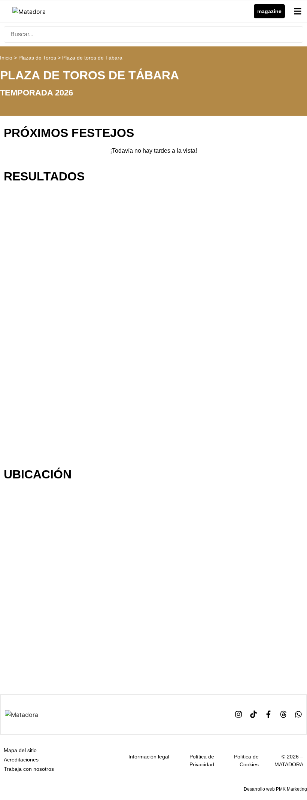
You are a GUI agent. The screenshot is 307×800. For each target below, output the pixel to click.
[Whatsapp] (298, 714)
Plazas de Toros (37, 58)
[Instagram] (238, 714)
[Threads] (283, 714)
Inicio (6, 58)
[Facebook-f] (268, 714)
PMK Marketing (291, 789)
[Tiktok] (253, 714)
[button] (298, 11)
